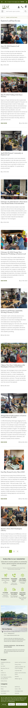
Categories (4, 684)
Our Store (3, 666)
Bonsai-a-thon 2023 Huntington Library (11, 529)
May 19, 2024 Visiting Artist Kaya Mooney (11, 95)
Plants (2, 689)
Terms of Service (15, 569)
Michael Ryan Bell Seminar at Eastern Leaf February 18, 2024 (13, 416)
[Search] (25, 11)
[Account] (18, 7)
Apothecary (17, 686)
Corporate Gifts (18, 670)
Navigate (3, 659)
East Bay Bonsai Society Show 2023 (13, 472)
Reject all (11, 704)
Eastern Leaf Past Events (20, 662)
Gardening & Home (5, 691)
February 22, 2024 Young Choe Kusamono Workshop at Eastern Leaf (13, 253)
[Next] (5, 1)
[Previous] (2, 1)
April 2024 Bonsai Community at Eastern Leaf (12, 154)
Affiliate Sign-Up (18, 678)
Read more (4, 123)
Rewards (17, 676)
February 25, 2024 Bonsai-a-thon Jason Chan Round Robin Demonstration (14, 202)
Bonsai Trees (4, 686)
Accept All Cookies (21, 704)
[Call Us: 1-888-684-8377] (22, 7)
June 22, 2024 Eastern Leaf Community (10, 47)
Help (2, 670)
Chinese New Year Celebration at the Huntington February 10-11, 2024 (13, 366)
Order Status (3, 675)
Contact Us (3, 672)
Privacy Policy (18, 664)
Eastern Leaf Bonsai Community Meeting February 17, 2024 (12, 311)
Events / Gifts (18, 689)
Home (2, 17)
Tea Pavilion (3, 693)
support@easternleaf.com (13, 635)
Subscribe (17, 693)
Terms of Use (4, 681)
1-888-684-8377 (10, 633)
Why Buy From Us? (5, 668)
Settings (4, 704)
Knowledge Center (19, 691)
